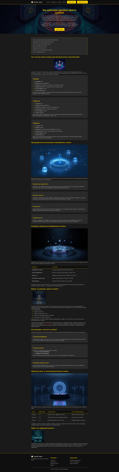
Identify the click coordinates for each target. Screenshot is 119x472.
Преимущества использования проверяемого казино (43, 42)
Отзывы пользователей (74, 462)
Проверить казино (82, 2)
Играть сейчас (72, 2)
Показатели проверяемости (75, 460)
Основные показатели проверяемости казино (42, 44)
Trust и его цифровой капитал (39, 52)
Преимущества (54, 2)
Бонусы (48, 2)
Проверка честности (55, 463)
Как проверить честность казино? (39, 48)
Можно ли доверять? (74, 463)
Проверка (59, 2)
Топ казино (53, 460)
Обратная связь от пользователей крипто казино (42, 50)
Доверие (64, 2)
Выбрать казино (59, 29)
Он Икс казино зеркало (47, 324)
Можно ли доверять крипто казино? (40, 46)
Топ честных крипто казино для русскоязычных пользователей (45, 40)
